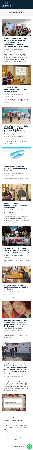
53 (25, 437)
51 (17, 437)
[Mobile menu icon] (29, 4)
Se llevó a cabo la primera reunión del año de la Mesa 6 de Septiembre (16, 287)
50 (13, 437)
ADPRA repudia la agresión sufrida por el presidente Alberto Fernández (16, 168)
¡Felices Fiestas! (10, 418)
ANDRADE (20, 448)
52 (21, 437)
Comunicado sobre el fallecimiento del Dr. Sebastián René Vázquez (16, 205)
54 (28, 437)
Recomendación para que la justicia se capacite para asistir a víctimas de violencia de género (16, 250)
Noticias (6, 49)
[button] (29, 446)
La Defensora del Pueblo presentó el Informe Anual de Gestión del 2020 (15, 89)
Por (16, 49)
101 (16, 439)
